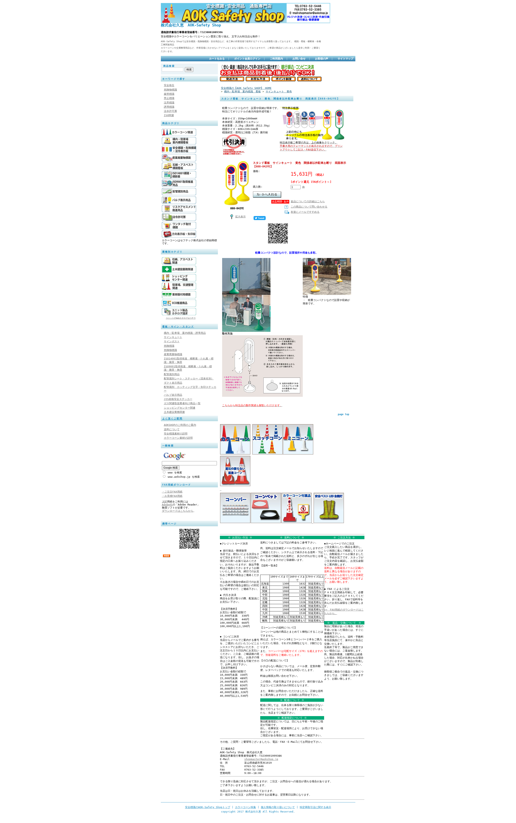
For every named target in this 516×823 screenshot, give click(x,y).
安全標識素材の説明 (175, 433)
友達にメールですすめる (305, 211)
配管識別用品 (172, 374)
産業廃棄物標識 (173, 354)
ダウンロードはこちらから (177, 510)
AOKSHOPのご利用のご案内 (180, 424)
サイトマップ (345, 58)
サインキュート (173, 337)
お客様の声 (321, 58)
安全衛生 (169, 85)
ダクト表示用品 (173, 382)
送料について (172, 429)
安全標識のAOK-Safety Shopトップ (207, 807)
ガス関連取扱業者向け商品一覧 (182, 403)
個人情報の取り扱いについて (278, 807)
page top (343, 414)
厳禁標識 (169, 93)
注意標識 (169, 102)
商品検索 (169, 66)
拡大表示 (240, 216)
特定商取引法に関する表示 (315, 807)
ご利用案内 (276, 58)
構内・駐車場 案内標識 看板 (242, 91)
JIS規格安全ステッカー (178, 399)
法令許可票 (170, 111)
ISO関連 (169, 115)
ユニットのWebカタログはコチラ (181, 318)
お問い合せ (299, 58)
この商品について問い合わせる (309, 206)
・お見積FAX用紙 (172, 495)
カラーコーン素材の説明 (178, 437)
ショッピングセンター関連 (179, 407)
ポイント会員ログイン (247, 58)
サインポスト (172, 341)
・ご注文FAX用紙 (172, 491)
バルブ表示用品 (173, 394)
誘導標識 (169, 106)
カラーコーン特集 (245, 807)
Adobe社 (167, 504)
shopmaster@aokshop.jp (261, 759)
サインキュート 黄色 (279, 91)
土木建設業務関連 (174, 412)
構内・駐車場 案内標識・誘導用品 (185, 332)
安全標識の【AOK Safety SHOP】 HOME (246, 88)
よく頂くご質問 (172, 418)
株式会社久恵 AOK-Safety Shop (191, 25)
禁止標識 (169, 98)
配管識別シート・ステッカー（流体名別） (189, 378)
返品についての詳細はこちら (308, 201)
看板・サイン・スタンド (178, 326)
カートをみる (217, 58)
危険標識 (169, 345)
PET (242, 132)
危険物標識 (170, 89)
